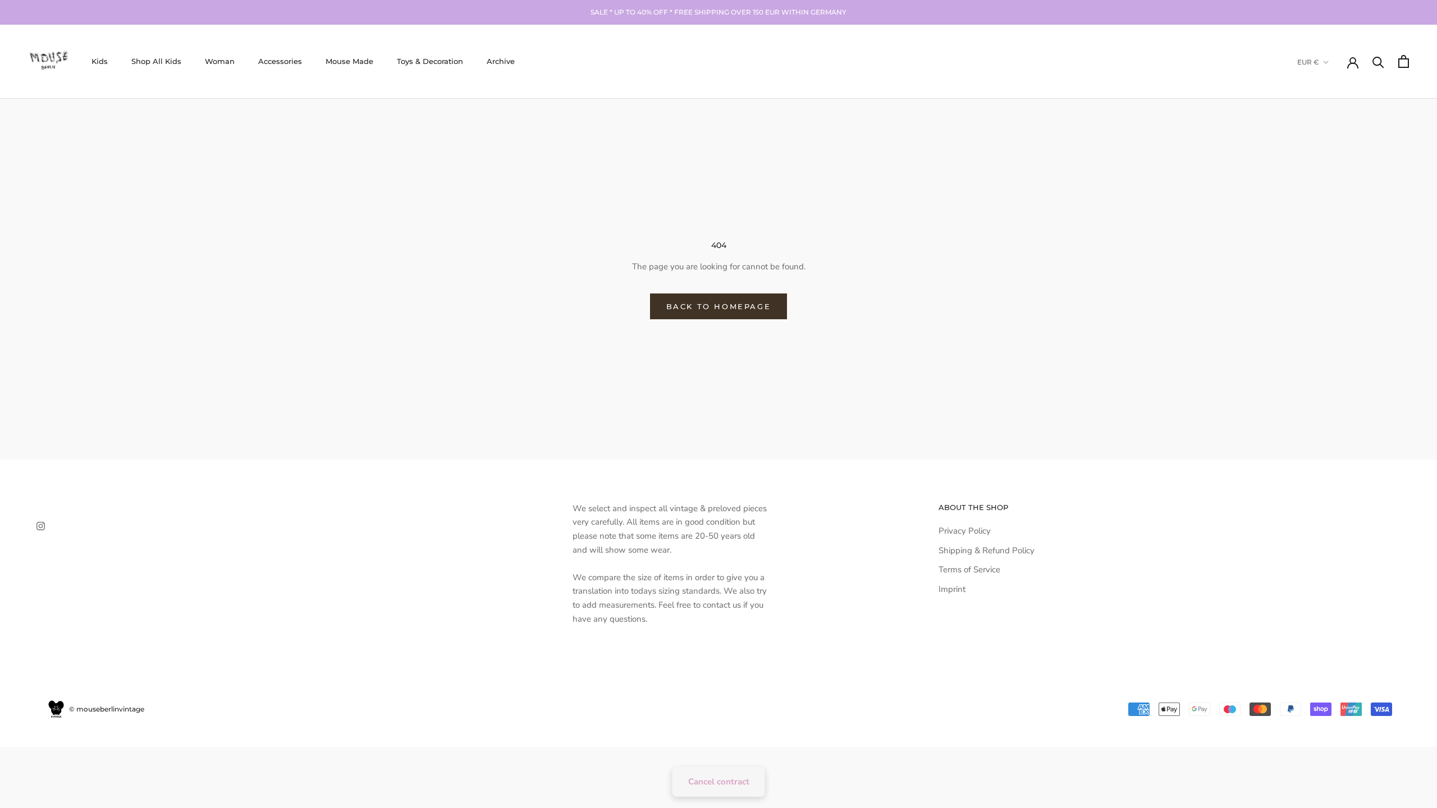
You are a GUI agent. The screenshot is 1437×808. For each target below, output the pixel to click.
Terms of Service (969, 569)
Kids (99, 61)
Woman (220, 61)
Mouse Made (349, 61)
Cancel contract (718, 781)
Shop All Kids (156, 61)
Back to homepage (718, 306)
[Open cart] (1403, 61)
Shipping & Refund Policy (987, 550)
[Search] (1378, 61)
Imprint (952, 589)
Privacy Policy (965, 530)
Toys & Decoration (430, 61)
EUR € (1308, 62)
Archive (501, 61)
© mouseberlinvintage (105, 709)
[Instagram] (40, 525)
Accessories (280, 61)
